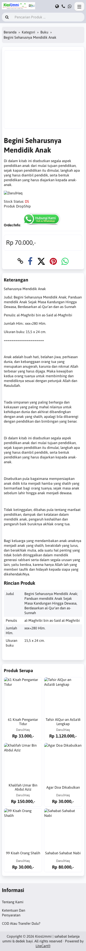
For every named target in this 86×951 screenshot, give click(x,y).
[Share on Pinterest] (53, 261)
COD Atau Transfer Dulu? (21, 923)
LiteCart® (43, 946)
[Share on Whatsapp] (65, 261)
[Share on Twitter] (41, 261)
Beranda (10, 32)
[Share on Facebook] (30, 261)
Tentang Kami (12, 902)
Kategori (28, 32)
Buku (44, 32)
